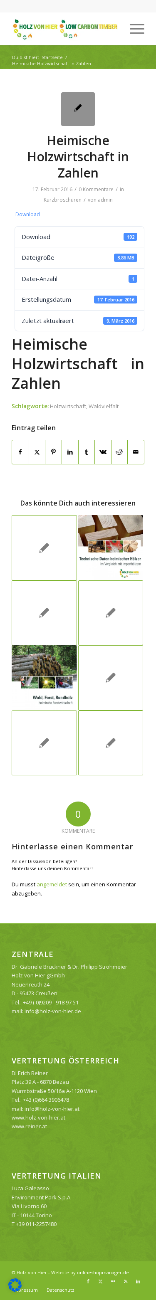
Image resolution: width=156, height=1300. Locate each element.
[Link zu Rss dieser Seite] (125, 1281)
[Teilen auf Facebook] (20, 452)
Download (27, 214)
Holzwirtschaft (68, 406)
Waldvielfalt (104, 406)
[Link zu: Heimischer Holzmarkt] (110, 612)
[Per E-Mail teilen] (136, 452)
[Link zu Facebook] (88, 1281)
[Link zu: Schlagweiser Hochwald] (44, 742)
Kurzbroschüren (63, 199)
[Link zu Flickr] (113, 1281)
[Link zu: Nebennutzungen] (110, 677)
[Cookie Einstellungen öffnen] (15, 1289)
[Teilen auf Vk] (103, 452)
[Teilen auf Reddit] (119, 452)
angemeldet (52, 884)
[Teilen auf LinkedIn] (70, 452)
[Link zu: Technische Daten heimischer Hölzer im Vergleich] (110, 547)
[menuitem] (132, 28)
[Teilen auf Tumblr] (87, 452)
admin (105, 199)
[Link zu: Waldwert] (44, 612)
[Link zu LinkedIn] (138, 1281)
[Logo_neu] (65, 28)
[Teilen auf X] (37, 452)
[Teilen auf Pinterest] (53, 452)
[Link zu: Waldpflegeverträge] (110, 742)
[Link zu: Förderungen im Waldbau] (44, 547)
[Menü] (132, 28)
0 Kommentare (96, 189)
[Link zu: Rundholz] (44, 677)
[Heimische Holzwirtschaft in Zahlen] (78, 109)
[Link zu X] (100, 1281)
